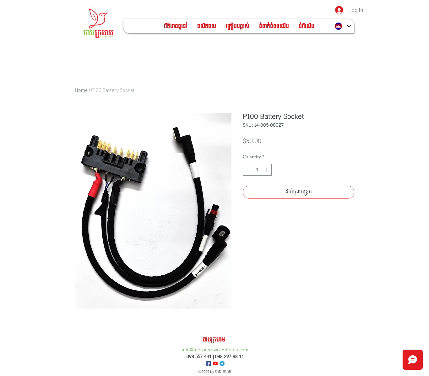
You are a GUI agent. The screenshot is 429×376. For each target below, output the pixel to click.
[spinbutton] (257, 170)
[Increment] (267, 170)
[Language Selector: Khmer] (342, 26)
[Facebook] (208, 363)
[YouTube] (215, 363)
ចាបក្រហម (214, 340)
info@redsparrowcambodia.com (215, 349)
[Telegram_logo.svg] (222, 363)
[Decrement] (248, 170)
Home (81, 90)
